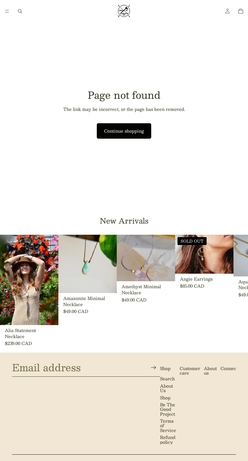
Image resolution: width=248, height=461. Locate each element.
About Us (166, 388)
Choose (112, 283)
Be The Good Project (167, 409)
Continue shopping (124, 130)
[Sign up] (153, 367)
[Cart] (240, 11)
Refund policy (167, 439)
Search (167, 378)
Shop (165, 397)
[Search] (20, 11)
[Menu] (7, 11)
